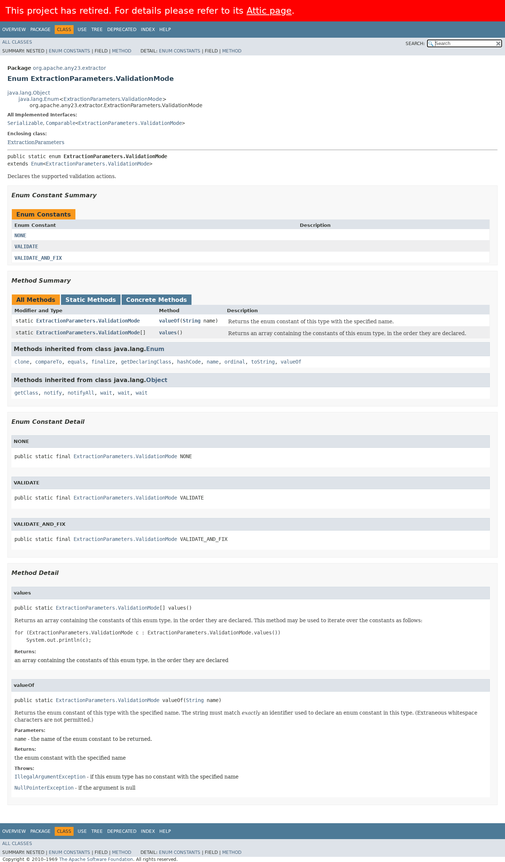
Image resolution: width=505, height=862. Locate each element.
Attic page (269, 11)
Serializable (25, 123)
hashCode (189, 362)
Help (165, 29)
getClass (26, 393)
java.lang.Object (28, 93)
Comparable (60, 123)
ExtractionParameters (35, 142)
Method (121, 51)
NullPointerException (44, 788)
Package (40, 29)
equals (76, 362)
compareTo (48, 362)
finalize (103, 362)
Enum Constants (69, 51)
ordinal (234, 362)
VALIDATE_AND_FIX (38, 258)
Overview (14, 29)
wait (106, 393)
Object (156, 380)
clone (21, 362)
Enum (37, 164)
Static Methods (90, 299)
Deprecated (121, 29)
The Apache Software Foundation (96, 859)
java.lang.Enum (38, 99)
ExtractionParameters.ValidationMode (113, 99)
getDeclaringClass (146, 362)
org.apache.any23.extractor (69, 68)
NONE (20, 235)
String (191, 321)
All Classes (17, 42)
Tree (97, 29)
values (168, 332)
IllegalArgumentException (49, 777)
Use (82, 29)
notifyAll (81, 393)
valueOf (169, 321)
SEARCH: (415, 43)
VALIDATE (26, 246)
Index (148, 29)
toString (263, 362)
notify (53, 393)
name (212, 362)
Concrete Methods (156, 299)
